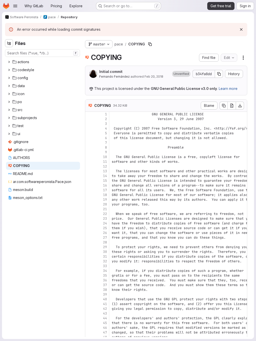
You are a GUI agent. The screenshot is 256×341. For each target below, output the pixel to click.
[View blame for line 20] (89, 204)
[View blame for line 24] (89, 223)
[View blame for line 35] (89, 275)
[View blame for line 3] (89, 123)
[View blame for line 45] (89, 323)
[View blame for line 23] (89, 218)
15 (105, 180)
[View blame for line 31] (89, 256)
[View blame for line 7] (89, 142)
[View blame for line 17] (89, 190)
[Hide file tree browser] (9, 43)
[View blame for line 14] (89, 175)
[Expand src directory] (9, 110)
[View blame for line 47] (89, 332)
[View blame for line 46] (89, 327)
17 (105, 190)
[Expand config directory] (9, 78)
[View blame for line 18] (89, 194)
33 (105, 266)
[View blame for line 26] (89, 232)
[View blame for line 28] (89, 242)
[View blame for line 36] (89, 280)
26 (105, 233)
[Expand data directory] (9, 86)
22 (105, 214)
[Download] (240, 106)
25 (105, 228)
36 (105, 280)
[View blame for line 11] (89, 161)
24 (105, 223)
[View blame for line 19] (89, 199)
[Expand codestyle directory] (9, 70)
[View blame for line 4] (89, 128)
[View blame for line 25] (89, 228)
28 (105, 242)
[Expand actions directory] (9, 62)
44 (105, 318)
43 (105, 313)
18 (105, 195)
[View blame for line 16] (89, 185)
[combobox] (42, 53)
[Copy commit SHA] (219, 74)
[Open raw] (232, 106)
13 (105, 171)
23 (105, 218)
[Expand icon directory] (9, 94)
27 (105, 237)
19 (105, 199)
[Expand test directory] (9, 126)
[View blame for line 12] (89, 166)
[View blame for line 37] (89, 285)
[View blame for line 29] (89, 247)
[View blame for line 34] (89, 270)
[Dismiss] (241, 29)
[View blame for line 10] (89, 157)
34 (105, 271)
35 (105, 275)
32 (105, 261)
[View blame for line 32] (89, 261)
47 (105, 332)
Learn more (228, 88)
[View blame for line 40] (89, 299)
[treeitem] (43, 62)
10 (105, 157)
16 (105, 185)
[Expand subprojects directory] (9, 118)
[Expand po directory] (9, 102)
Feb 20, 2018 (153, 76)
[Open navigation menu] (15, 6)
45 (105, 323)
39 (105, 294)
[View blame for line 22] (89, 213)
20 (105, 204)
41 (105, 304)
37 (105, 285)
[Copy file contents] (224, 106)
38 (105, 290)
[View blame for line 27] (89, 237)
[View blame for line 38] (89, 289)
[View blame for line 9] (89, 152)
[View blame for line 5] (89, 133)
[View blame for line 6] (89, 138)
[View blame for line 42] (89, 308)
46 (105, 328)
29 (105, 247)
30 (105, 252)
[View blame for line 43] (89, 313)
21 (105, 209)
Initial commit (110, 71)
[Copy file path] (150, 44)
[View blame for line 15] (89, 180)
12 (105, 166)
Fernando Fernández (114, 76)
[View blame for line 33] (89, 266)
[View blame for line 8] (89, 147)
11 (105, 162)
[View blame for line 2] (89, 119)
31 (105, 256)
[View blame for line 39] (89, 294)
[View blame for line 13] (89, 171)
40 (105, 299)
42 (105, 309)
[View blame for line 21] (89, 209)
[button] (181, 74)
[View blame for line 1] (89, 114)
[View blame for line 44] (89, 318)
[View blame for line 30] (89, 251)
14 (105, 176)
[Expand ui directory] (9, 134)
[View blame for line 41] (89, 304)
